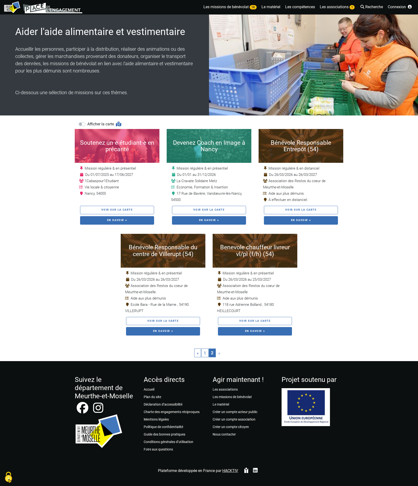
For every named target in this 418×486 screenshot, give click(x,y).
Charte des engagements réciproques (172, 412)
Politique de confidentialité (163, 427)
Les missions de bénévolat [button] (229, 7)
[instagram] (98, 410)
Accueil (149, 389)
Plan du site (152, 397)
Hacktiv (230, 470)
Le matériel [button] (270, 7)
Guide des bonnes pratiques (164, 434)
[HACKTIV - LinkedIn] (255, 471)
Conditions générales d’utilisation (168, 442)
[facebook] (83, 410)
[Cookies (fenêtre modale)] (8, 477)
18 (253, 7)
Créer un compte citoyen (231, 427)
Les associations (225, 389)
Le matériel (221, 404)
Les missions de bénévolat (232, 397)
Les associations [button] (336, 7)
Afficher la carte (101, 124)
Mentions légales (156, 419)
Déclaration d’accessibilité (163, 404)
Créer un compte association (234, 419)
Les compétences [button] (300, 7)
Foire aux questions (158, 449)
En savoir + (117, 220)
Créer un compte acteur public (235, 412)
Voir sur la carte (117, 209)
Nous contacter (224, 434)
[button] (371, 7)
